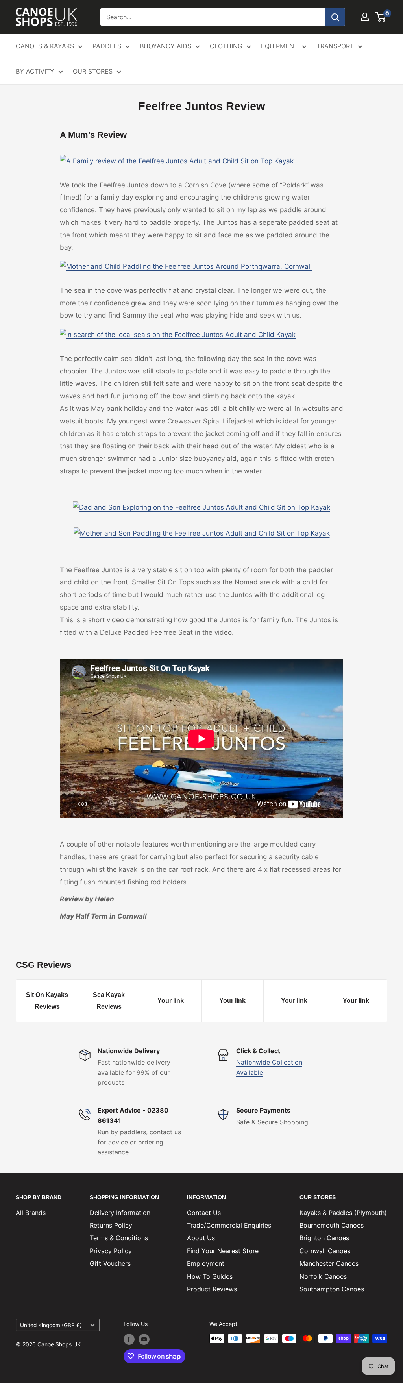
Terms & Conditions (119, 1238)
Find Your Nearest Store (223, 1251)
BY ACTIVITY (35, 71)
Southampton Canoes (331, 1289)
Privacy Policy (111, 1251)
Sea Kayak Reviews (109, 1000)
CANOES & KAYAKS (45, 46)
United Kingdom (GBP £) (51, 1325)
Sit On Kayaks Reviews (47, 1000)
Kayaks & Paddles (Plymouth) (343, 1213)
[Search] (335, 17)
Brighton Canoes (324, 1238)
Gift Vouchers (110, 1263)
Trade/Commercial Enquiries (229, 1225)
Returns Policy (111, 1225)
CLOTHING (226, 46)
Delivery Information (120, 1213)
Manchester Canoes (329, 1263)
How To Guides (210, 1276)
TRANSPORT (335, 46)
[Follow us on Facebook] (129, 1339)
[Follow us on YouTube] (144, 1339)
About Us (201, 1238)
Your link (170, 1000)
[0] (381, 17)
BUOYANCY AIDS (165, 46)
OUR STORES (93, 71)
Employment (205, 1263)
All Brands (31, 1213)
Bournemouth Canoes (331, 1225)
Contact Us (204, 1213)
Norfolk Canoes (323, 1276)
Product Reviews (212, 1289)
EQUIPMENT (279, 46)
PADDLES (106, 46)
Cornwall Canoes (324, 1251)
